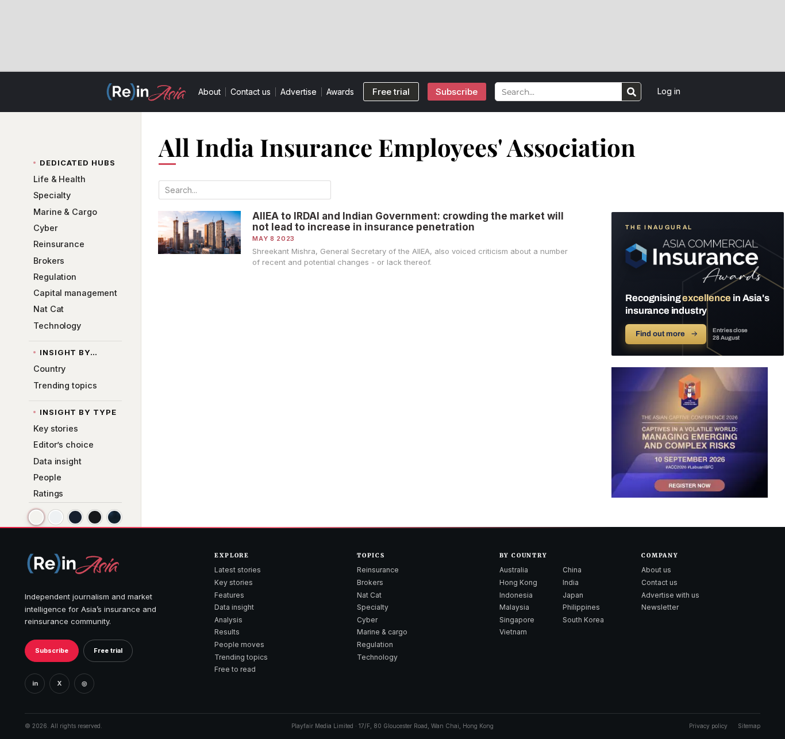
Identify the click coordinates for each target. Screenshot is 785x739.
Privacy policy (708, 725)
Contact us (250, 92)
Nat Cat (369, 595)
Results (227, 632)
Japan (573, 595)
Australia (513, 569)
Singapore (516, 619)
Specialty (372, 607)
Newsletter (660, 607)
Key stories (233, 582)
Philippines (581, 607)
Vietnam (513, 632)
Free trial (108, 650)
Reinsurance (378, 569)
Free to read (235, 669)
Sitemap (749, 725)
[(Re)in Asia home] (73, 563)
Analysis (228, 619)
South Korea (583, 619)
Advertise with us (670, 595)
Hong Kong (518, 582)
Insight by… (69, 353)
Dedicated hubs (78, 163)
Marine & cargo (382, 632)
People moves (239, 644)
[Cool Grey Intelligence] (55, 517)
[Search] (631, 92)
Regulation (375, 644)
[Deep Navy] (75, 517)
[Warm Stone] (36, 517)
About (209, 92)
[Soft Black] (94, 517)
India (571, 582)
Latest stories (237, 569)
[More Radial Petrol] (114, 517)
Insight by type (78, 413)
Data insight (234, 607)
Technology (377, 657)
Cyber (367, 619)
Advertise (298, 92)
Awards (340, 92)
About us (656, 569)
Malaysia (514, 607)
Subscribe (51, 650)
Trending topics (241, 657)
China (572, 569)
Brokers (370, 582)
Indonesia (516, 595)
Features (229, 595)
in (35, 683)
